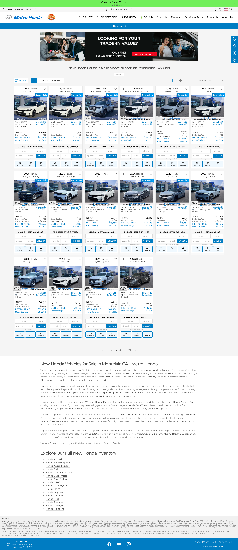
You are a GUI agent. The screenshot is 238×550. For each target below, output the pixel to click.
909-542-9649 (122, 9)
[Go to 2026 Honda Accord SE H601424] (65, 278)
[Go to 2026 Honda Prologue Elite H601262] (207, 192)
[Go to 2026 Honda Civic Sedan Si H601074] (207, 107)
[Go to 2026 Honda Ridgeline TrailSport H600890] (101, 107)
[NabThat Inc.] (219, 546)
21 (129, 350)
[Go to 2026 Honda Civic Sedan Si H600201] (30, 107)
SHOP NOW (115, 5)
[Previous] (103, 350)
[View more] (35, 9)
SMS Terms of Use (222, 542)
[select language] (233, 9)
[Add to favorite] (45, 88)
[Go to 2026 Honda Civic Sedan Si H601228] (136, 192)
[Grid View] (173, 80)
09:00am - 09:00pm (22, 9)
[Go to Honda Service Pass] (41, 123)
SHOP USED (128, 17)
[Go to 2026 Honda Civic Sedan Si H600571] (65, 107)
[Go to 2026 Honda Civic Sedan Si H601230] (172, 192)
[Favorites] (220, 9)
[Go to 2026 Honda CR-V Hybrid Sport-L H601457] (136, 278)
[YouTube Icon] (119, 544)
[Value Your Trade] (119, 46)
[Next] (135, 350)
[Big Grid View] (180, 80)
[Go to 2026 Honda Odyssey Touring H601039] (172, 107)
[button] (234, 3)
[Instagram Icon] (129, 544)
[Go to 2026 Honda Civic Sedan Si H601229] (101, 192)
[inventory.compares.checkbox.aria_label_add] (16, 88)
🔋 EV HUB (146, 17)
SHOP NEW (86, 17)
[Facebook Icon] (109, 544)
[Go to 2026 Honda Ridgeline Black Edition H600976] (136, 107)
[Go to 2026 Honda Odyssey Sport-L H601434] (101, 278)
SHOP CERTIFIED (107, 17)
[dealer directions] (9, 544)
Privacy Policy (201, 542)
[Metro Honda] (23, 17)
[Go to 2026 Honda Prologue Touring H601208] (65, 192)
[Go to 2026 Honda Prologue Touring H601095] (30, 192)
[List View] (188, 80)
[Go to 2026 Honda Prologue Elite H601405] (30, 278)
